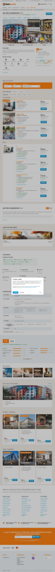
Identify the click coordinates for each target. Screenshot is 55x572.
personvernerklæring (27, 287)
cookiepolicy (34, 287)
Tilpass (40, 292)
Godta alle (16, 292)
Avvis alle (22, 292)
